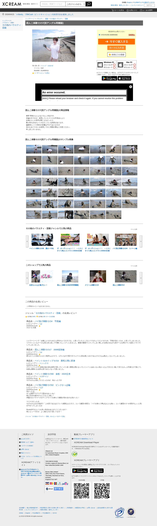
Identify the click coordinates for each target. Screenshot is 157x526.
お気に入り (133, 10)
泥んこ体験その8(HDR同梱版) (68, 285)
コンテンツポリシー (137, 5)
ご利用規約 (69, 508)
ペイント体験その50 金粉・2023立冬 (53, 374)
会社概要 (21, 508)
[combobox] (53, 4)
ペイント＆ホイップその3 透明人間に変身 (55, 361)
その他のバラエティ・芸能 (59, 19)
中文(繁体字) (146, 2)
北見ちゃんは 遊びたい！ (38, 285)
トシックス (44, 363)
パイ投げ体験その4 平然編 (48, 321)
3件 (44, 316)
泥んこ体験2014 (118, 285)
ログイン (149, 5)
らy (40, 324)
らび (41, 388)
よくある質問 (147, 10)
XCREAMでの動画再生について (83, 439)
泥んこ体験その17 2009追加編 (49, 349)
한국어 (153, 2)
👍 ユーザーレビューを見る (40, 73)
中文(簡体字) (137, 2)
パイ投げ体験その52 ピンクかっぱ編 (52, 385)
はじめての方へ (25, 439)
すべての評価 (50, 316)
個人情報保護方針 (32, 508)
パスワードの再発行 (27, 446)
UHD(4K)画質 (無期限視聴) (109, 35)
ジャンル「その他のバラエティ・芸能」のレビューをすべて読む (45, 416)
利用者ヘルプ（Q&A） (28, 442)
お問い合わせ (25, 449)
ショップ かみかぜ (47, 65)
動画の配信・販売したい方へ (120, 5)
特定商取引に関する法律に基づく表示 (52, 508)
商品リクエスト (25, 453)
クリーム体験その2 (92, 285)
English (129, 2)
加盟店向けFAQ (80, 508)
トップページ (6, 20)
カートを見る (119, 10)
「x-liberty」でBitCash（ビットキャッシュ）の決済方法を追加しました (44, 14)
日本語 (21, 513)
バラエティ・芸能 (7, 22)
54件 (33, 316)
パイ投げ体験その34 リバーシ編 (125, 248)
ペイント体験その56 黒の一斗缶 (41, 248)
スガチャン (44, 376)
